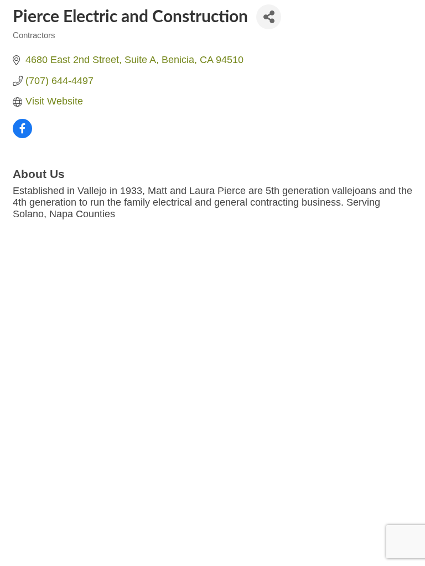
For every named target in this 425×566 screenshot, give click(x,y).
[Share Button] (268, 16)
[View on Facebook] (22, 134)
